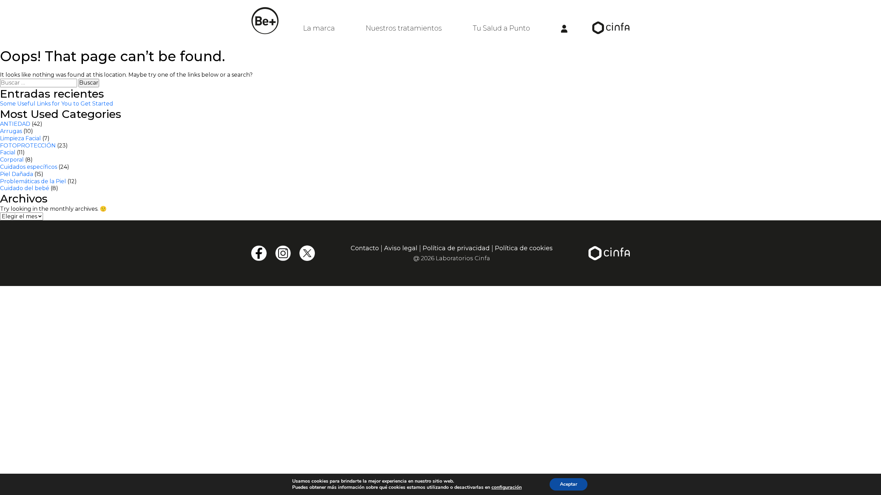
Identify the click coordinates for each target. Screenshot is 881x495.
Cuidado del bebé (24, 188)
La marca (319, 28)
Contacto (365, 248)
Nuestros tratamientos (404, 28)
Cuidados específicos (28, 167)
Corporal (12, 159)
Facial (7, 152)
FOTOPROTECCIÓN (28, 145)
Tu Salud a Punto (501, 28)
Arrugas (11, 131)
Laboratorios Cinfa (463, 258)
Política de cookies (524, 248)
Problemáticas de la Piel (33, 181)
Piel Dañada (16, 174)
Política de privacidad (456, 248)
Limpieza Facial (20, 138)
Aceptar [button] (568, 484)
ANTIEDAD (15, 124)
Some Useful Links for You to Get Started (56, 103)
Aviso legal (400, 248)
